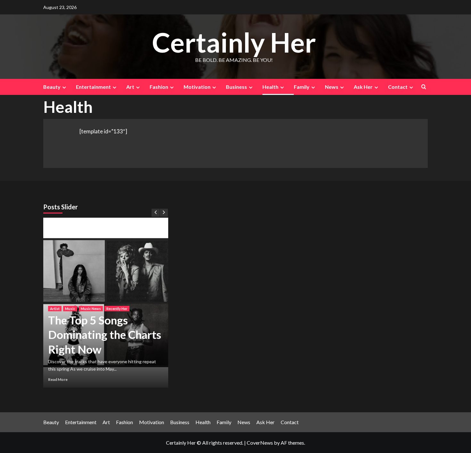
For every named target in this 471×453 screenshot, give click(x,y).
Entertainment (93, 87)
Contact (398, 87)
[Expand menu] (64, 87)
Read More (58, 379)
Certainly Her (234, 42)
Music (70, 308)
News (331, 87)
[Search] (424, 86)
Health (270, 87)
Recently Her (117, 308)
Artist (55, 308)
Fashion (159, 87)
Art (130, 87)
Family (302, 87)
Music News (91, 308)
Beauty (52, 87)
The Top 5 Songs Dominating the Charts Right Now (104, 334)
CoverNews (260, 443)
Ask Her (363, 87)
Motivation (197, 87)
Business (236, 87)
